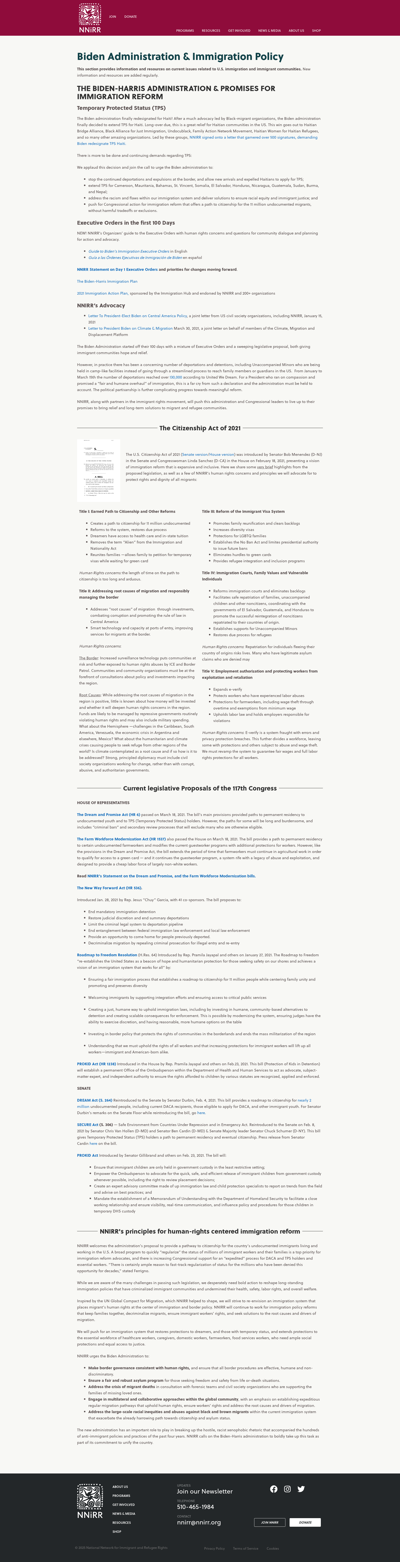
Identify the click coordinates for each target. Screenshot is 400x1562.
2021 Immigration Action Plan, (103, 293)
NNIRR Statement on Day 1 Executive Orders (117, 269)
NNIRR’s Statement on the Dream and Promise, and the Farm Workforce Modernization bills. (172, 876)
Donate (130, 16)
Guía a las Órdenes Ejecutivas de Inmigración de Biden (135, 257)
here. (201, 1112)
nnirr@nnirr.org (199, 1522)
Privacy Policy (214, 1548)
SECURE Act (87, 1124)
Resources (211, 30)
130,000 (176, 377)
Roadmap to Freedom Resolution (107, 955)
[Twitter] (301, 1489)
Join (112, 16)
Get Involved (239, 30)
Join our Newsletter (205, 1491)
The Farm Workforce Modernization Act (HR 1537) (121, 839)
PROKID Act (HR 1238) (96, 1064)
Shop (316, 30)
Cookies (273, 1548)
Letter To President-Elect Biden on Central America (132, 315)
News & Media (269, 30)
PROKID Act (87, 1155)
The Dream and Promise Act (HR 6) (108, 814)
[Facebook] (273, 1489)
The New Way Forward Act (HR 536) (109, 888)
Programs (185, 30)
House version (221, 454)
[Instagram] (287, 1489)
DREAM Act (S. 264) (94, 1100)
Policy (182, 315)
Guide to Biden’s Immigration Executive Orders (128, 251)
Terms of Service (245, 1548)
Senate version (195, 454)
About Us (296, 30)
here (93, 1143)
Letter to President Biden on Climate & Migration (130, 328)
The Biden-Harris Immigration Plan (107, 281)
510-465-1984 (195, 1506)
